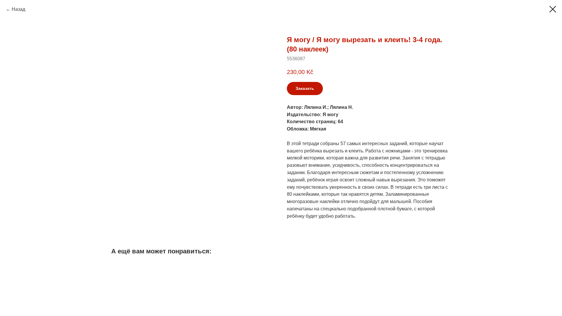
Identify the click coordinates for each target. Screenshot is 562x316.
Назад (18, 9)
